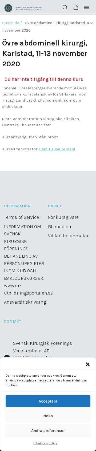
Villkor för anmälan (69, 236)
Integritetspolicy (45, 443)
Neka (48, 416)
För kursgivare (63, 217)
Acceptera (48, 401)
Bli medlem (60, 227)
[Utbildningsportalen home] (23, 7)
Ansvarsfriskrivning (25, 302)
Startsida (10, 23)
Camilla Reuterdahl (57, 149)
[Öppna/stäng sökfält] (65, 7)
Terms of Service (21, 217)
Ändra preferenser (48, 430)
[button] (87, 364)
